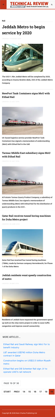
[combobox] (51, 4)
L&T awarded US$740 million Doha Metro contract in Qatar (24, 354)
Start (7, 391)
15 (29, 391)
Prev (17, 391)
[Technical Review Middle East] (29, 3)
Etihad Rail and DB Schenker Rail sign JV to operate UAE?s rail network (25, 370)
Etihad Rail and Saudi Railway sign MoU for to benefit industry (26, 346)
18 (46, 391)
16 (35, 391)
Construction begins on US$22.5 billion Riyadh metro (27, 362)
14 (24, 391)
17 (40, 391)
